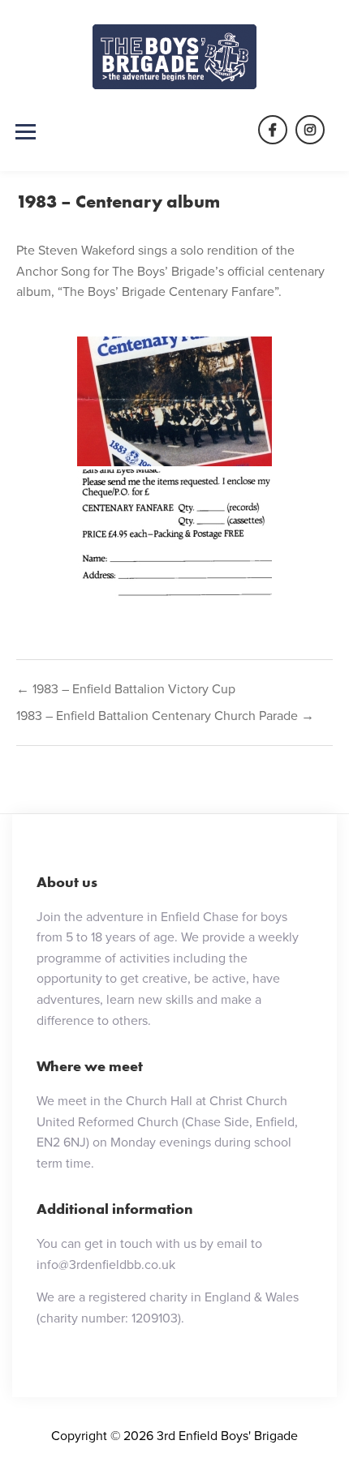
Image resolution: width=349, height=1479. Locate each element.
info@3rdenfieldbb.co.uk (106, 1264)
